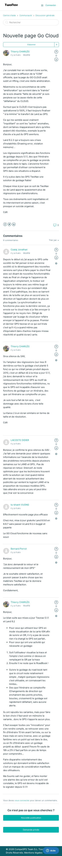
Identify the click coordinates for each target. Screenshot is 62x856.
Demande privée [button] (31, 829)
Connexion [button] (50, 5)
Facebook (5, 224)
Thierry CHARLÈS (20, 51)
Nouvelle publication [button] (31, 817)
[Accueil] (11, 6)
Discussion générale (45, 15)
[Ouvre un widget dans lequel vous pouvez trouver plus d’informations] (51, 851)
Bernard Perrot (19, 548)
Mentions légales (33, 852)
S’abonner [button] (31, 44)
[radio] (56, 51)
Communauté (25, 15)
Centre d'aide (9, 15)
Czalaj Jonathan (19, 249)
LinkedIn (14, 224)
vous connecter (22, 800)
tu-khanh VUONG (20, 504)
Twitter (9, 224)
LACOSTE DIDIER (20, 440)
